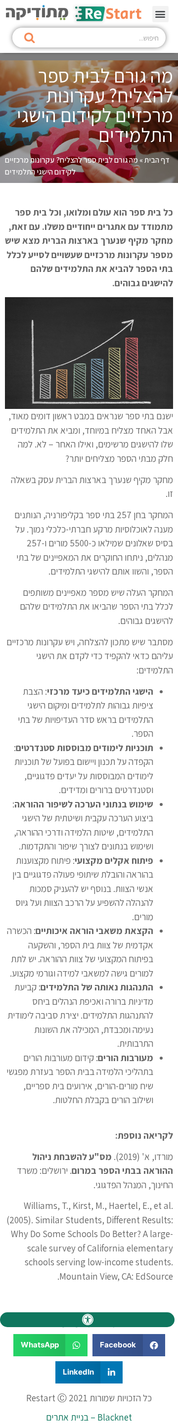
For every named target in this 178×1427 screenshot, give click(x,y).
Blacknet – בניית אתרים (89, 1417)
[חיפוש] (29, 37)
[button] (160, 14)
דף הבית (157, 160)
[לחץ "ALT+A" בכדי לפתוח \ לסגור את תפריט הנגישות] (87, 1319)
